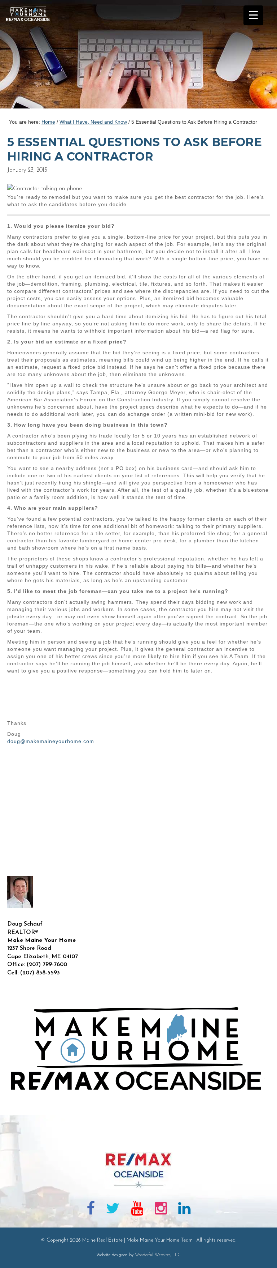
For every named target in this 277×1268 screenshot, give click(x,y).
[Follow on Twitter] (113, 1210)
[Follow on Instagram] (161, 1210)
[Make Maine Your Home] (138, 1140)
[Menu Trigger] (253, 15)
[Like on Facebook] (91, 1210)
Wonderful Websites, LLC (158, 1255)
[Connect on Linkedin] (184, 1210)
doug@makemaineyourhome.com (50, 741)
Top (260, 1250)
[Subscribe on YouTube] (137, 1210)
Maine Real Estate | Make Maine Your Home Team (31, 56)
